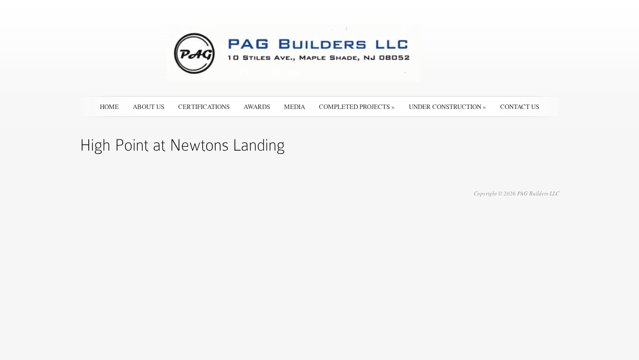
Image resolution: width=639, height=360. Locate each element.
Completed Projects (357, 106)
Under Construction (447, 106)
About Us (148, 106)
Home (109, 106)
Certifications (204, 106)
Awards (257, 106)
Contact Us (519, 106)
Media (294, 106)
